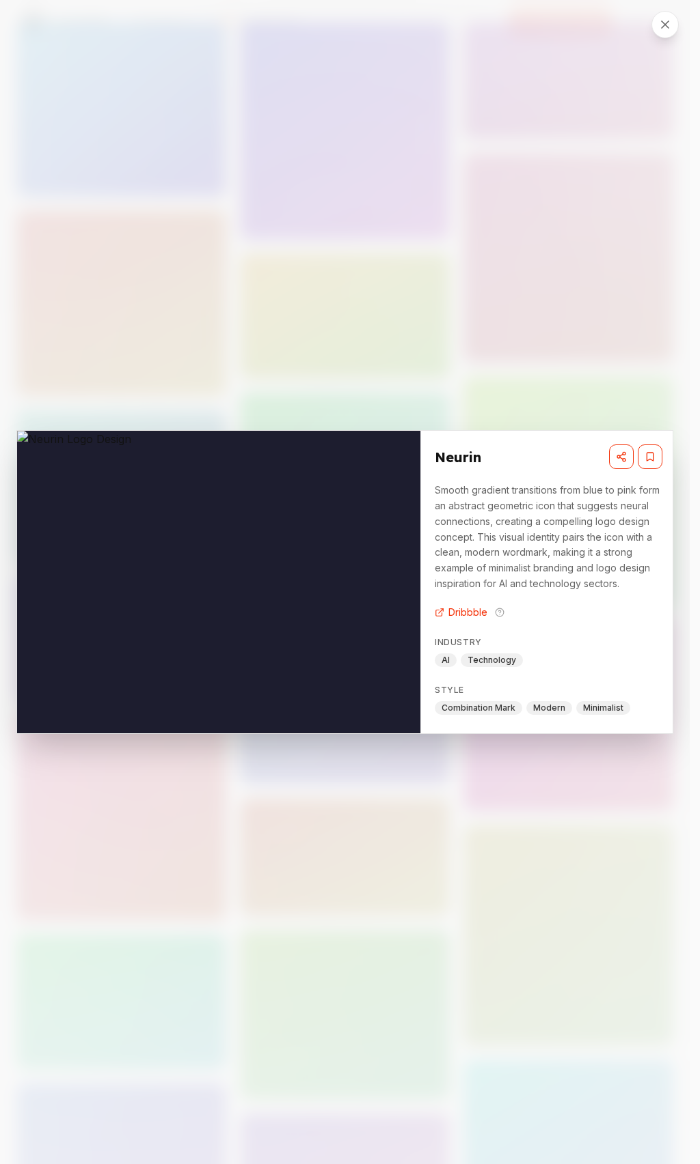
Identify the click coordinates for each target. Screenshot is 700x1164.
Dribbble (467, 612)
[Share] (621, 456)
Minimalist (603, 707)
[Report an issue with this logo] (500, 612)
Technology (492, 660)
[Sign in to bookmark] (650, 456)
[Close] (665, 24)
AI (446, 660)
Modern (549, 707)
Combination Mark (478, 707)
